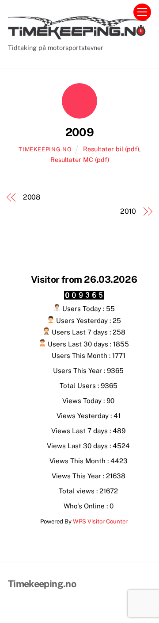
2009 (79, 132)
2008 (32, 197)
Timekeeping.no (45, 149)
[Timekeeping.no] (77, 35)
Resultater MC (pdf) (79, 159)
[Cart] (120, 12)
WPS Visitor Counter (100, 521)
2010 (128, 211)
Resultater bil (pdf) (111, 149)
